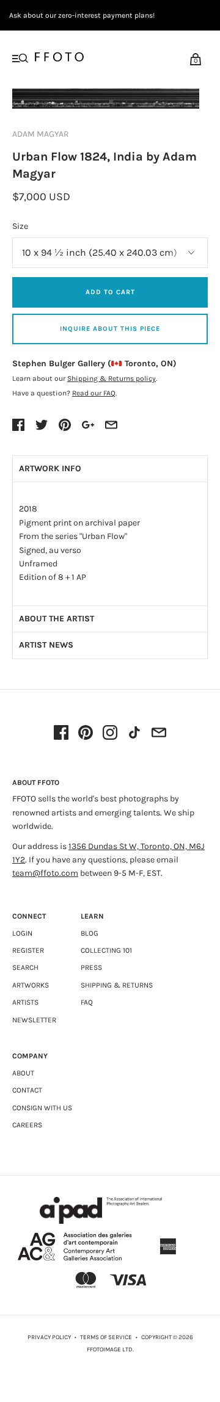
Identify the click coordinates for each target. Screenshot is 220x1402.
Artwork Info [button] (50, 468)
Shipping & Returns (117, 985)
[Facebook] (61, 733)
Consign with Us (42, 1108)
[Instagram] (110, 733)
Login (22, 933)
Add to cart (110, 292)
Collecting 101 (106, 950)
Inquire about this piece (110, 329)
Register (28, 950)
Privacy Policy (49, 1337)
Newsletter (34, 1020)
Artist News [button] (46, 645)
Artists (25, 1002)
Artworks (30, 985)
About (23, 1073)
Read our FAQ (94, 393)
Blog (89, 933)
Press (91, 967)
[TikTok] (134, 733)
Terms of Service (106, 1337)
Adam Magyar (40, 134)
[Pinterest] (85, 733)
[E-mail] (159, 733)
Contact (27, 1090)
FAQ (87, 1002)
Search (25, 967)
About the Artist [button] (56, 618)
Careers (27, 1125)
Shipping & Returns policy (111, 378)
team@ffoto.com (45, 873)
